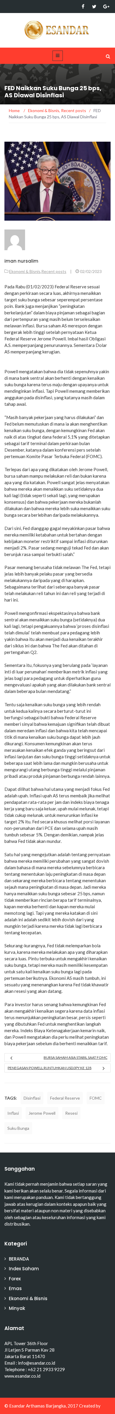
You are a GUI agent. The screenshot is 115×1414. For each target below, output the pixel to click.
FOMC (96, 1098)
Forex (15, 1279)
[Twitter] (94, 6)
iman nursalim (21, 261)
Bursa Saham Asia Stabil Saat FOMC (75, 1057)
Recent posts (53, 271)
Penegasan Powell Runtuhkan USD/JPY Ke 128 (49, 1068)
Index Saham (24, 1269)
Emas (15, 1288)
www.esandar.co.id (22, 1376)
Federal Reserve (65, 1098)
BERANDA (19, 1259)
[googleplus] (105, 6)
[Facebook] (83, 6)
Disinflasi (32, 1098)
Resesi (71, 1113)
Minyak (17, 1308)
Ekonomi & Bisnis (24, 271)
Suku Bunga (18, 1128)
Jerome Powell (42, 1113)
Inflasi (13, 1113)
